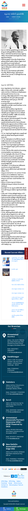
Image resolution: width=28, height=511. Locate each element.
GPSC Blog (12, 481)
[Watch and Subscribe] (22, 476)
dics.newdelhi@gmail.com (16, 460)
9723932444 (10, 370)
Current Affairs (16, 16)
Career (10, 483)
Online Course (18, 483)
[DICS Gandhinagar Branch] (4, 357)
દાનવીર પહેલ (15, 269)
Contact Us (4, 485)
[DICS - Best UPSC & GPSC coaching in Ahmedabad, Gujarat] (6, 5)
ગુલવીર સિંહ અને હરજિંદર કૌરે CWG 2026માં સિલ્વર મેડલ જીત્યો (18, 259)
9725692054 (21, 392)
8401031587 (20, 410)
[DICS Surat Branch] (3, 400)
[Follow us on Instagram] (19, 476)
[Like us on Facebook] (12, 476)
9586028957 (10, 350)
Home (7, 16)
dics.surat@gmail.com (15, 412)
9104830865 (21, 459)
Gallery (19, 481)
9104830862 (13, 459)
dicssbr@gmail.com (14, 438)
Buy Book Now (26, 253)
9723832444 (14, 368)
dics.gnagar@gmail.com (17, 372)
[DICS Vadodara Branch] (3, 382)
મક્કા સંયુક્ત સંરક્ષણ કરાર (18, 289)
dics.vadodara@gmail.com (16, 394)
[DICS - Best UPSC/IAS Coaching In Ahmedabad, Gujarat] (14, 493)
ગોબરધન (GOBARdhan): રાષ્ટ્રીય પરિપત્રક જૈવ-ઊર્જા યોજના (18, 304)
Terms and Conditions (13, 501)
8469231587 (14, 349)
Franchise (4, 483)
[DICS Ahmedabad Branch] (4, 335)
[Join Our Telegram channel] (15, 476)
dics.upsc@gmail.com (16, 352)
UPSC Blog (4, 481)
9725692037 (13, 392)
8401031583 (13, 410)
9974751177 (13, 436)
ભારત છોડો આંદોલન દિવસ (18, 284)
